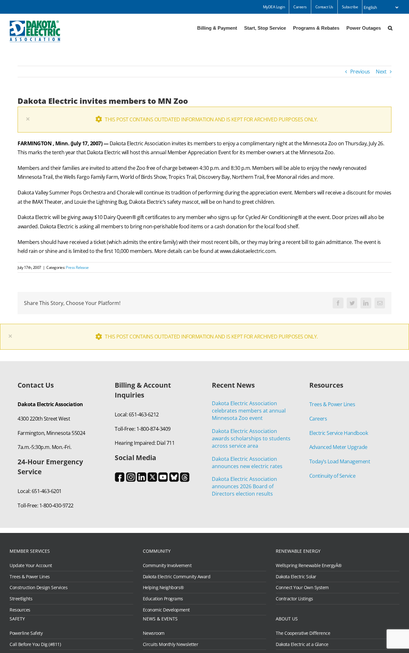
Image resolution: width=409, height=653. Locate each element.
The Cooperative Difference (303, 633)
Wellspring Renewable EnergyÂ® (309, 565)
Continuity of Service (332, 475)
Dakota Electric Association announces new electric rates (247, 462)
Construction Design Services (38, 587)
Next (381, 71)
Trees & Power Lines (332, 404)
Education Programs (163, 598)
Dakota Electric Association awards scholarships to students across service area (251, 438)
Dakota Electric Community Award (177, 576)
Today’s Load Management (339, 461)
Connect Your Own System (302, 587)
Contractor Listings (294, 598)
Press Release (77, 267)
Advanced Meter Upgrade (338, 447)
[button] (390, 27)
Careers (318, 418)
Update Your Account (31, 565)
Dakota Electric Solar (296, 576)
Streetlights (21, 598)
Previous (360, 71)
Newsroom (154, 633)
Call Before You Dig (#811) (35, 644)
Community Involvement (167, 565)
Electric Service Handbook (338, 433)
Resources (20, 610)
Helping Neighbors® (163, 587)
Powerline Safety (26, 633)
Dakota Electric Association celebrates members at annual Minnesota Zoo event (249, 410)
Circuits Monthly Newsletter (170, 644)
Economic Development (166, 610)
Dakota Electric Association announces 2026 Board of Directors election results (244, 486)
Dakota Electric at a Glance (302, 644)
